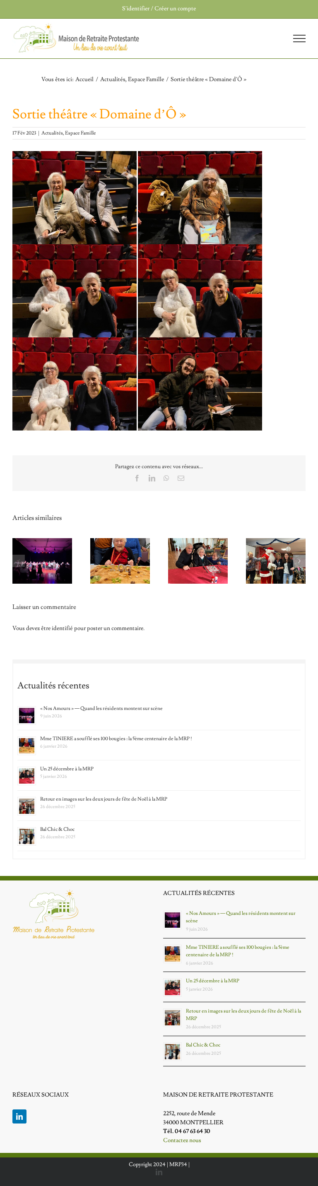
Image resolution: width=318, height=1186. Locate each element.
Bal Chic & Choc (57, 829)
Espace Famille (80, 133)
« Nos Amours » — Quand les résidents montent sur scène (101, 708)
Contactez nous (182, 1140)
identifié (62, 628)
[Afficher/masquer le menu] (299, 38)
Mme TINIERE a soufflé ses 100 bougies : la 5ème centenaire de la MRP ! (116, 739)
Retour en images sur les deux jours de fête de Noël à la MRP (103, 799)
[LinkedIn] (19, 1116)
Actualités (52, 133)
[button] (18, 561)
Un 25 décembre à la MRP (67, 769)
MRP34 (178, 1164)
